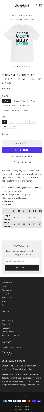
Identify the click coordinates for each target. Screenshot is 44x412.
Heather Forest (19, 101)
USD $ (20, 396)
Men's (4, 286)
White (6, 101)
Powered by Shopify (22, 406)
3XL (5, 126)
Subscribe (20, 268)
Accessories (7, 290)
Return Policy (7, 320)
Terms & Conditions (10, 335)
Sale (4, 305)
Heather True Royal (11, 111)
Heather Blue (25, 106)
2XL (33, 121)
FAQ (3, 316)
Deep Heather (9, 106)
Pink (26, 111)
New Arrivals (24, 16)
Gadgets (5, 293)
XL (25, 121)
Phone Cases (7, 297)
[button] (14, 66)
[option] (22, 43)
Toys (4, 301)
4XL (13, 126)
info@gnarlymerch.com (12, 347)
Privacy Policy (8, 331)
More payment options (22, 156)
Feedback (6, 328)
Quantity (5, 134)
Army (33, 101)
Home (14, 16)
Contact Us (6, 324)
